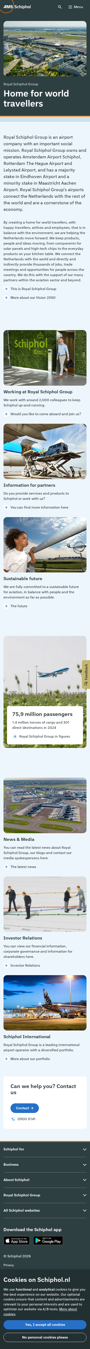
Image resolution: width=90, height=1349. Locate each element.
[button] (86, 674)
